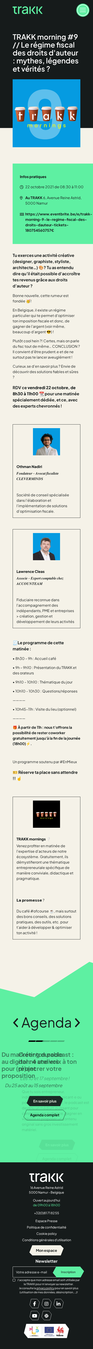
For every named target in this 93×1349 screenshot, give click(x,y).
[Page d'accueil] (28, 10)
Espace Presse (46, 1221)
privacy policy (45, 1288)
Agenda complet (46, 1158)
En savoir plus (46, 1144)
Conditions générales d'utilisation (46, 1240)
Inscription (68, 1272)
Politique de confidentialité (46, 1227)
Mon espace (46, 1250)
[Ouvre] (82, 10)
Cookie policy (46, 1233)
